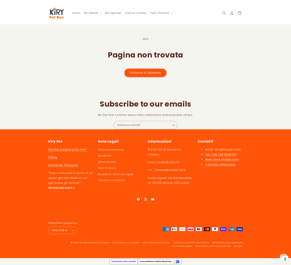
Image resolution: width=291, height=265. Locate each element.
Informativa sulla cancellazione (213, 246)
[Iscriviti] (173, 125)
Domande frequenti (63, 165)
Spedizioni (104, 156)
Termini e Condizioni (111, 180)
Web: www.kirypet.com (222, 159)
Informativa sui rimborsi (125, 242)
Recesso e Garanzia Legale (116, 174)
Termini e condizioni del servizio (191, 242)
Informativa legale (182, 246)
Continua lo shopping (145, 73)
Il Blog (52, 157)
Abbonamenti (107, 162)
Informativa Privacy (111, 149)
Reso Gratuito (107, 168)
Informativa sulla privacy (156, 242)
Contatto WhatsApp (220, 164)
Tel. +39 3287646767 (221, 155)
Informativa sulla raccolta (123, 261)
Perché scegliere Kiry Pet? (67, 149)
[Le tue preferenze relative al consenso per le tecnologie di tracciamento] (285, 259)
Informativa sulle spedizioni (227, 242)
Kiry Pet (84, 242)
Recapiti (238, 246)
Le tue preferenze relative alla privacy (155, 261)
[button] (92, 13)
